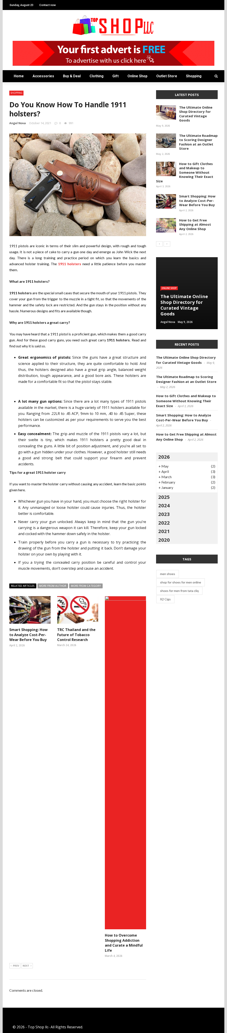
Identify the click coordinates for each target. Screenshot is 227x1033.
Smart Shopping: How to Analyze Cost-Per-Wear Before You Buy (28, 634)
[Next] (167, 244)
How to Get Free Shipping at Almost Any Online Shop (195, 224)
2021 (164, 531)
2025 (164, 497)
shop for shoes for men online (180, 582)
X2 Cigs (165, 599)
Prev (16, 965)
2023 (164, 514)
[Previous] (159, 244)
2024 (164, 505)
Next (26, 965)
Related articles (23, 586)
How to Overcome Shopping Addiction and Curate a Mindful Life (124, 943)
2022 (164, 522)
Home (19, 76)
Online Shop (137, 76)
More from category (86, 586)
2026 (164, 456)
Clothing (97, 76)
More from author (52, 586)
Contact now (47, 5)
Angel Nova (17, 123)
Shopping (194, 76)
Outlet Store (166, 76)
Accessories (43, 76)
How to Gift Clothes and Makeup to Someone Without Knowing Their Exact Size (184, 172)
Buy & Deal (72, 76)
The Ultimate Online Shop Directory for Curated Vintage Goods (195, 114)
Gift (115, 76)
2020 (164, 539)
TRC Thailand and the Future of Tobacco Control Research (76, 634)
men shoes (167, 574)
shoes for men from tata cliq (179, 591)
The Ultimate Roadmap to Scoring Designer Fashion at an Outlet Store (198, 142)
